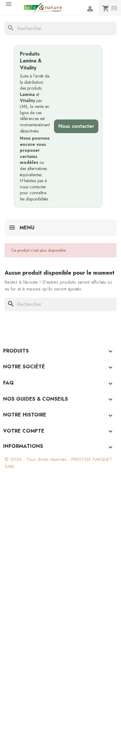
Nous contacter (76, 126)
